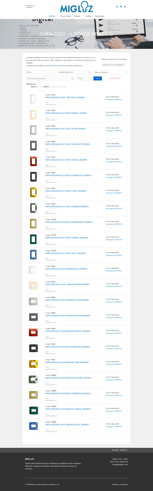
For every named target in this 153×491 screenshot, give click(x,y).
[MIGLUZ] (76, 6)
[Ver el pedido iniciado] (125, 6)
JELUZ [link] (39, 87)
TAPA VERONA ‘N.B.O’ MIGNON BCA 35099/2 (66, 269)
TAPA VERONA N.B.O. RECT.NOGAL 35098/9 (66, 160)
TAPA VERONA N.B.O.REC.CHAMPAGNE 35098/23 (68, 222)
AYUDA (55, 65)
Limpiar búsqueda (115, 78)
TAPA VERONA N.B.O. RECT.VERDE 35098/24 (66, 238)
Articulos (52, 16)
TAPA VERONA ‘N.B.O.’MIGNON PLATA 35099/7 (67, 300)
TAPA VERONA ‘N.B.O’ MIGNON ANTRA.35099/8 (67, 315)
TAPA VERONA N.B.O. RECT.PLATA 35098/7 (65, 129)
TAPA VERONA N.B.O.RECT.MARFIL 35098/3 (66, 113)
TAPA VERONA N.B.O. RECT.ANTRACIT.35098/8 (67, 144)
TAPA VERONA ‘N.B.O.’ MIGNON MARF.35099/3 (67, 284)
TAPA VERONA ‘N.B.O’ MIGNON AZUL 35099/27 (67, 424)
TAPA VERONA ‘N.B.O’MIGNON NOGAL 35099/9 (67, 331)
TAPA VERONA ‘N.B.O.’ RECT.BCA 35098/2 (65, 97)
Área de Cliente (66, 16)
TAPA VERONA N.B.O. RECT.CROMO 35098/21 (67, 206)
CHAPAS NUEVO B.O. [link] (57, 87)
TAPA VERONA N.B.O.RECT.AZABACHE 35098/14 (68, 175)
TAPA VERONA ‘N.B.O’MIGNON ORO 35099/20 (67, 362)
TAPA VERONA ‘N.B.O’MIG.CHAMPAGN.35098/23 (68, 393)
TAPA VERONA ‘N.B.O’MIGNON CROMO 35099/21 (68, 378)
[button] (40, 72)
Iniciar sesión (99, 16)
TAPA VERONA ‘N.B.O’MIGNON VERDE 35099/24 (68, 409)
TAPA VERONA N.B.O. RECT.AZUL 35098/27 (65, 253)
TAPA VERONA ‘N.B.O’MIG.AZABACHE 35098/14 (67, 347)
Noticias (77, 16)
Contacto (89, 16)
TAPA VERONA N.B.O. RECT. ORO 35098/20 (65, 191)
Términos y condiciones (120, 484)
